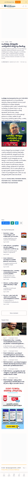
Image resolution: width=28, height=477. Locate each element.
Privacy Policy (4, 469)
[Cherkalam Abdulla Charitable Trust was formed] (14, 134)
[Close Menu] (26, 2)
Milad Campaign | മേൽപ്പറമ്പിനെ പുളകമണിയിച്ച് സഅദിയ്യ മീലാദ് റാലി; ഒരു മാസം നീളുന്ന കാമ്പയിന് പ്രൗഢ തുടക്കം (13, 381)
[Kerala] (16, 338)
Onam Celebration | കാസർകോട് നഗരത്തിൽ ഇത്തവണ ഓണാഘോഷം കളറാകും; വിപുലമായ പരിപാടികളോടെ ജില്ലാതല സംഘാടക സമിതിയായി (10, 259)
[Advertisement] (14, 24)
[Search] (26, 6)
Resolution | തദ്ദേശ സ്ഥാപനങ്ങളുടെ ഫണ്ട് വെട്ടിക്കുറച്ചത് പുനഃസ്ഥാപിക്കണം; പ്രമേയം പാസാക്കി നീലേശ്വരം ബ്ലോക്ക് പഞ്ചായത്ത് (11, 234)
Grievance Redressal (14, 469)
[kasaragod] (12, 338)
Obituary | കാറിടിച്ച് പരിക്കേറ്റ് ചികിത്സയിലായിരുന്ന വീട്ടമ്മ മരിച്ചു (10, 284)
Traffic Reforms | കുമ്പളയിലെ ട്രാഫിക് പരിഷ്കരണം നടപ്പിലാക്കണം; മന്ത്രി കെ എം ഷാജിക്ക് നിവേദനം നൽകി (11, 247)
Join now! (18, 2)
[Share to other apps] (21, 223)
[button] (23, 6)
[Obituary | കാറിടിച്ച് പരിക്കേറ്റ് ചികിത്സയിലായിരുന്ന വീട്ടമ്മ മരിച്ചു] (24, 285)
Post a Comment (14, 313)
